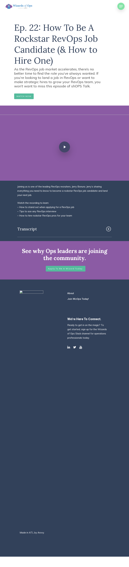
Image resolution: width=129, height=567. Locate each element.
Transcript (27, 229)
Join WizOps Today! (78, 299)
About (70, 293)
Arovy (41, 532)
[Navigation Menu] (121, 6)
